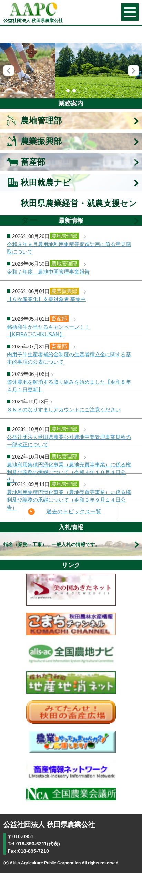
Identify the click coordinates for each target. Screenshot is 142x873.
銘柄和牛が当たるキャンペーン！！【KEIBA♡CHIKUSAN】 (48, 330)
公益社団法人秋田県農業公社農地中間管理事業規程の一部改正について (69, 440)
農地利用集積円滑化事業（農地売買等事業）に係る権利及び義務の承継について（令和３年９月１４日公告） (69, 495)
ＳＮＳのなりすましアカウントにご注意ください (64, 409)
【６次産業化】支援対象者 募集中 (46, 299)
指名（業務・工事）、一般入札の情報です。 (51, 544)
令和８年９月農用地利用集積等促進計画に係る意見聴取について (69, 247)
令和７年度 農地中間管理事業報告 (48, 272)
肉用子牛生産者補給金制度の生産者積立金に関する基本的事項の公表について (69, 357)
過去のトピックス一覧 (73, 511)
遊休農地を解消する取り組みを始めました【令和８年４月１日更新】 (69, 385)
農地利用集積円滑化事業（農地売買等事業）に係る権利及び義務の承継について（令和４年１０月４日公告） (69, 467)
